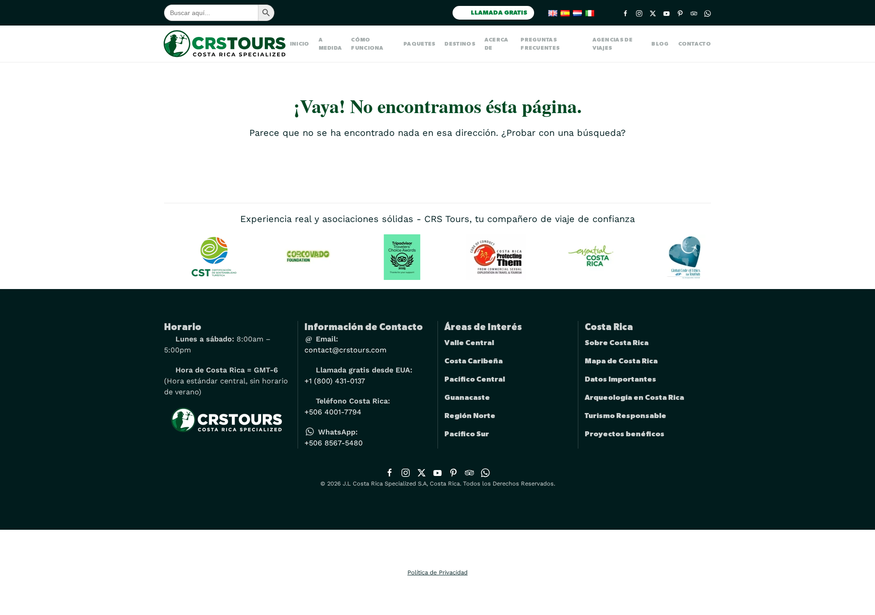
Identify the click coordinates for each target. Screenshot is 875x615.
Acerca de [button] (496, 44)
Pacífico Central (474, 379)
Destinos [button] (459, 44)
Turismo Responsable (625, 415)
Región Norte (469, 415)
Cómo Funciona (367, 44)
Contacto (694, 44)
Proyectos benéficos (624, 434)
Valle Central (469, 342)
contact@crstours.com (345, 350)
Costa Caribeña (473, 361)
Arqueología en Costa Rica (634, 397)
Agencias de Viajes (612, 44)
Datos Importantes (620, 379)
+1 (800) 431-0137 (334, 381)
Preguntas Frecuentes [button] (540, 44)
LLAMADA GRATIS (498, 13)
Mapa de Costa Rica (621, 361)
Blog (660, 44)
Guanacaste (467, 397)
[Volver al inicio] (227, 44)
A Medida (330, 44)
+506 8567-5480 (333, 443)
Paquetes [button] (419, 44)
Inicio (299, 44)
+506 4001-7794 (332, 412)
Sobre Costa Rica (617, 342)
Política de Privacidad (437, 572)
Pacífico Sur (466, 434)
